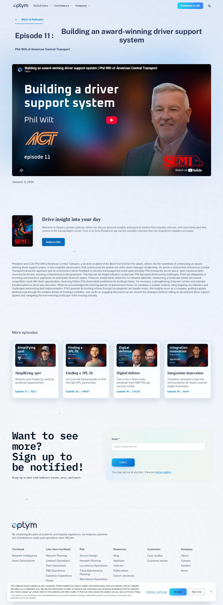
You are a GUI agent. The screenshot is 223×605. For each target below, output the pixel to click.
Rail (82, 549)
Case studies (155, 555)
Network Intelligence (24, 555)
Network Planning (56, 555)
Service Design (89, 555)
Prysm (50, 580)
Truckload (18, 549)
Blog (116, 555)
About (184, 555)
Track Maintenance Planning (91, 572)
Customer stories (157, 560)
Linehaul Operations (58, 560)
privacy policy (163, 472)
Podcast (118, 565)
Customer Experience (59, 575)
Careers (185, 560)
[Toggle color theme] (209, 5)
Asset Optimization (23, 560)
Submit (123, 462)
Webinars (119, 560)
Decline (196, 592)
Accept (178, 592)
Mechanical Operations (93, 579)
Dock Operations (56, 565)
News (184, 570)
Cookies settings (156, 592)
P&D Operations (55, 570)
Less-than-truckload (58, 549)
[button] (41, 6)
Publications (120, 570)
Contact (186, 565)
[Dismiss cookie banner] (211, 592)
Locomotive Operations (93, 565)
